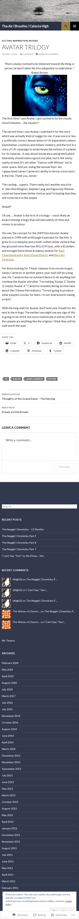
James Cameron (34, 379)
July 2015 (7, 709)
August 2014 (9, 729)
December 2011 (11, 834)
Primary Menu (74, 26)
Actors (7, 40)
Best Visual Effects (36, 255)
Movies (33, 40)
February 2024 (10, 662)
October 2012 (10, 801)
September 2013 (11, 768)
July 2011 (7, 854)
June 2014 (8, 735)
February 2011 (10, 887)
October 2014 (10, 722)
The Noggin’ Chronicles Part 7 (19, 549)
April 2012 (8, 821)
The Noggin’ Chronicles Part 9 (19, 536)
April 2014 (8, 742)
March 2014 (8, 748)
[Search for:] (39, 506)
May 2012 (7, 815)
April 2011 (8, 874)
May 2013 (7, 788)
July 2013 (7, 775)
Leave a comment (49, 54)
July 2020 (7, 689)
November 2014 (11, 715)
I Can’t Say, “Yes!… (36, 590)
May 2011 (7, 868)
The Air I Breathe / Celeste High (25, 26)
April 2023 (8, 676)
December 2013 (11, 755)
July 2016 (7, 702)
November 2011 (11, 841)
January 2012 (9, 828)
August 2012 (9, 808)
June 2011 (8, 861)
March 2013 (8, 795)
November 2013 (11, 762)
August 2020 (9, 682)
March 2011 (8, 881)
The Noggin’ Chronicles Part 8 (19, 542)
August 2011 (9, 848)
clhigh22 (27, 54)
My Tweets (8, 640)
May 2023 (7, 669)
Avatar (17, 379)
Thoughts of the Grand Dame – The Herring (28, 396)
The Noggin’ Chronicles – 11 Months (23, 529)
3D (6, 379)
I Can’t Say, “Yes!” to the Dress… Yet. (23, 555)
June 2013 (8, 782)
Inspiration (20, 40)
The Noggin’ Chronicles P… (41, 579)
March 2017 (8, 696)
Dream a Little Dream (15, 409)
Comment (64, 466)
